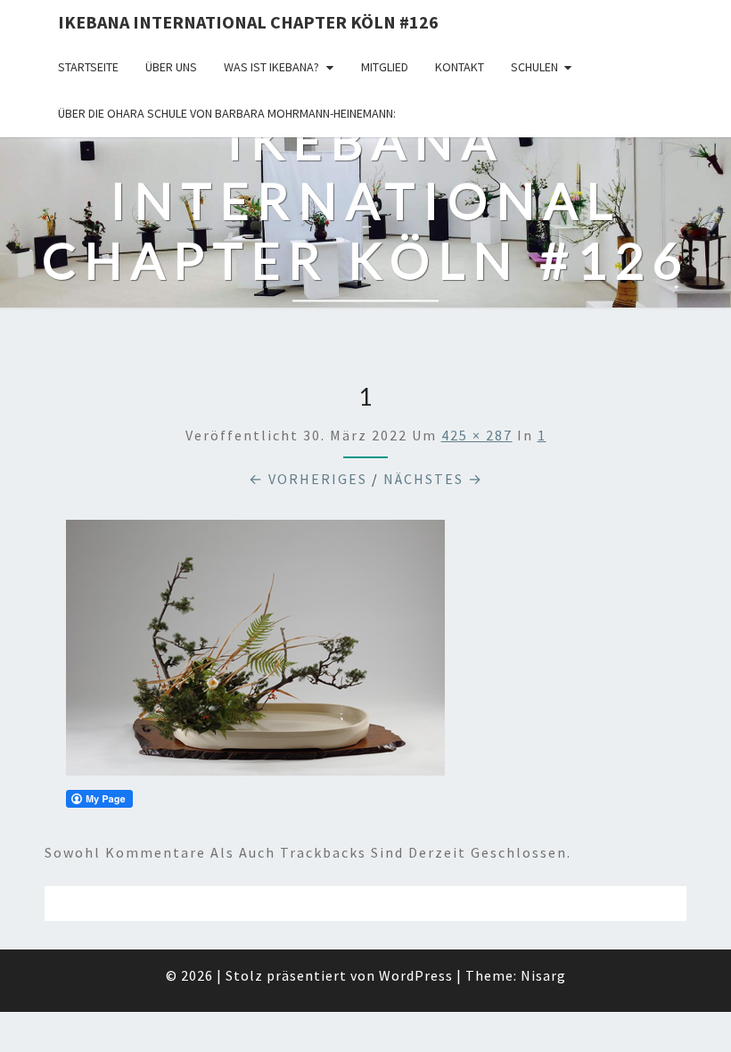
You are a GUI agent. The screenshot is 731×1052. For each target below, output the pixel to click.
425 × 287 (477, 435)
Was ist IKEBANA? (271, 67)
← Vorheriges (308, 479)
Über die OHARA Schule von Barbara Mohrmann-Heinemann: (227, 113)
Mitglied (384, 67)
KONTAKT (459, 67)
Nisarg (543, 975)
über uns (171, 67)
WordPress (416, 975)
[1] (255, 653)
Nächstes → (433, 479)
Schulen (534, 67)
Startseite (88, 67)
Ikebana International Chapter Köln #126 (248, 22)
